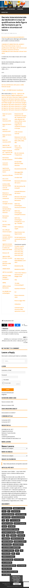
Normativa (18, 200)
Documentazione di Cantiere (10, 529)
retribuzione (6, 553)
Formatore (21, 535)
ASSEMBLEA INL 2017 (7, 429)
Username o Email (6, 370)
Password (4, 375)
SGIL (16, 280)
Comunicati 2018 (6, 420)
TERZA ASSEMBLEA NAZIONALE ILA (11, 438)
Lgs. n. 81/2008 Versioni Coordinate (13, 90)
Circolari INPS (18, 174)
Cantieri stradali (21, 514)
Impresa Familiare (7, 541)
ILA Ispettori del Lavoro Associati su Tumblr (14, 106)
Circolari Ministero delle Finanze (6, 263)
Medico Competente (7, 550)
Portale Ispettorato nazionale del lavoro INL (20, 239)
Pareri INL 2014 (19, 255)
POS (22, 550)
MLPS (17, 550)
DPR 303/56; (20, 532)
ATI (9, 511)
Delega (4, 526)
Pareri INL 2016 (19, 251)
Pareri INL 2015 (19, 253)
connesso (10, 356)
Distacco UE (5, 253)
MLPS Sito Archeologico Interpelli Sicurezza (20, 212)
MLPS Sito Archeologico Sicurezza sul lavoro (20, 205)
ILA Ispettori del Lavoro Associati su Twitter (14, 104)
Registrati (4, 394)
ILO (15, 292)
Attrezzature (15, 511)
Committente (6, 517)
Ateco (4, 511)
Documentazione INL (20, 169)
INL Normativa (19, 186)
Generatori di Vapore (17, 538)
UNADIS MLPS (6, 268)
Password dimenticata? (8, 392)
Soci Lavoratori (6, 562)
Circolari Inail (18, 177)
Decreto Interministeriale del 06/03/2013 (13, 37)
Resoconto (4, 435)
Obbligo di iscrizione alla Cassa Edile (11, 477)
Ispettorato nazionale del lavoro (6, 170)
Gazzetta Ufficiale (7, 175)
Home (2, 9)
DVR (3, 535)
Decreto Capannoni (19, 523)
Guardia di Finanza (20, 288)
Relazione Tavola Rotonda (8, 433)
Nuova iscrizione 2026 (7, 402)
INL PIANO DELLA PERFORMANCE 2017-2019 (20, 260)
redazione (14, 33)
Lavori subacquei (18, 544)
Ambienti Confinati (19, 508)
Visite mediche (6, 574)
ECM (8, 535)
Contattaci (4, 12)
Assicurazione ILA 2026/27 (8, 412)
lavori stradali (6, 544)
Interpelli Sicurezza (20, 541)
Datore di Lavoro (7, 523)
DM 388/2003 (11, 526)
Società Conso (19, 559)
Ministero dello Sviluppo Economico (6, 277)
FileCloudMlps (18, 158)
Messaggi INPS (19, 172)
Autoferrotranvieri (8, 514)
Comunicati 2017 (6, 422)
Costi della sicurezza (18, 517)
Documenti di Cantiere (8, 532)
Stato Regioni (21, 565)
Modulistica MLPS (19, 269)
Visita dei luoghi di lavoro (9, 571)
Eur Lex (4, 221)
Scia (18, 553)
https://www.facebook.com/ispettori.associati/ (15, 464)
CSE (3, 520)
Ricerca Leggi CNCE (20, 300)
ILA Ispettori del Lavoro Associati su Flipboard (14, 110)
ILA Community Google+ (19, 102)
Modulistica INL (19, 266)
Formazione (5, 538)
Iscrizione (20, 9)
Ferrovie (13, 535)
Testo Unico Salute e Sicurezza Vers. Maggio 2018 (20, 274)
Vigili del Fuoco (6, 568)
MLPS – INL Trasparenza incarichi (18, 147)
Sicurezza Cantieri (7, 559)
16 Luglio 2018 (6, 33)
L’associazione (11, 9)
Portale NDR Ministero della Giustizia (19, 163)
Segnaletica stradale (8, 556)
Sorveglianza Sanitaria (8, 565)
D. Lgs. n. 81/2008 (15, 520)
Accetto (17, 584)
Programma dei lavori (7, 431)
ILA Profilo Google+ (7, 102)
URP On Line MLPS (7, 272)
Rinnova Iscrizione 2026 (8, 405)
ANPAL (4, 282)
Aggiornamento (6, 508)
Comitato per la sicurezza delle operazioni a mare (20, 309)
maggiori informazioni (17, 581)
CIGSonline (18, 304)
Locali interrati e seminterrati (11, 547)
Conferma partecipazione (8, 436)
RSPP (13, 553)
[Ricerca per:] (14, 361)
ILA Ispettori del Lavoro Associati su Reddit (14, 108)
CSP (7, 520)
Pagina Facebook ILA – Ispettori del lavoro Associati (7, 152)
